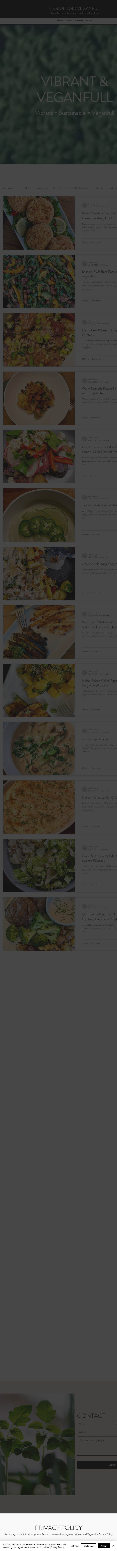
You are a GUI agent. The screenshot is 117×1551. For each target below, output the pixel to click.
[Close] (113, 1546)
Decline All (88, 1545)
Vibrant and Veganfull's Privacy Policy (94, 1534)
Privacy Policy (57, 1547)
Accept (104, 1545)
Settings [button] (74, 1545)
